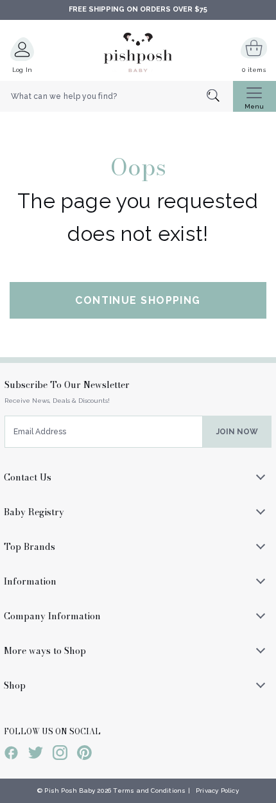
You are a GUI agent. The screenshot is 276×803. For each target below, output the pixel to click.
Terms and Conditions (149, 790)
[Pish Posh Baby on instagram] (60, 754)
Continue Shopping (137, 300)
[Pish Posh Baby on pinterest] (84, 754)
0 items (254, 69)
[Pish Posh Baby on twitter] (35, 754)
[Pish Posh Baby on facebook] (11, 754)
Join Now (237, 431)
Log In (22, 69)
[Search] (220, 96)
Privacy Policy (217, 790)
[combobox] (116, 96)
